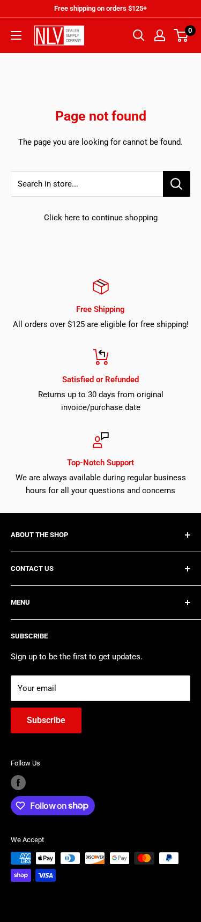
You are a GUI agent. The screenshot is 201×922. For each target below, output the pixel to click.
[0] (181, 35)
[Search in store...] (176, 184)
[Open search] (139, 35)
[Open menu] (16, 35)
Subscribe (46, 720)
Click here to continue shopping (101, 217)
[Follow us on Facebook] (18, 782)
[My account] (159, 35)
